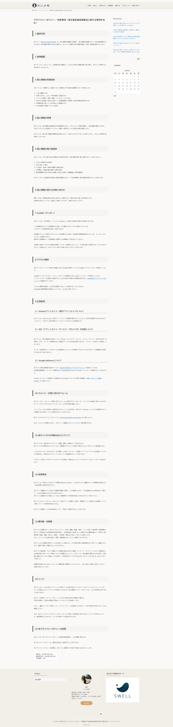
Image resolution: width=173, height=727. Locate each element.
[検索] (139, 1)
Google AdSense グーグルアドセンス (72, 368)
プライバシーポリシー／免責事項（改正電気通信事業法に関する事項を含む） (89, 721)
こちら (64, 289)
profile (86, 703)
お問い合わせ (63, 721)
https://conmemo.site (48, 42)
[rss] (137, 1)
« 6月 (114, 95)
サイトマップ (114, 721)
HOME (56, 721)
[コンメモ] (41, 5)
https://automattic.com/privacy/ (71, 417)
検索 (138, 59)
